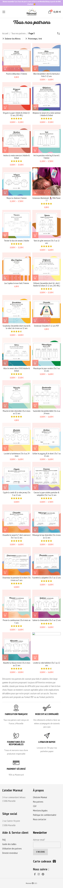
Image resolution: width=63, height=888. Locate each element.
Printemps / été (35, 38)
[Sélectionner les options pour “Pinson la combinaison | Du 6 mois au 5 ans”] (5, 615)
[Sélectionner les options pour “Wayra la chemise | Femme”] (5, 192)
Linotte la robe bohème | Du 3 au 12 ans (46, 664)
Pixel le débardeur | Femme (16, 73)
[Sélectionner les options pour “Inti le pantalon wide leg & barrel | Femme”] (35, 150)
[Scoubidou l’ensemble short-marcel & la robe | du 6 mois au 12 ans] (16, 309)
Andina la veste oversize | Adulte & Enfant (16, 156)
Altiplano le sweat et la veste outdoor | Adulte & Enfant (47, 114)
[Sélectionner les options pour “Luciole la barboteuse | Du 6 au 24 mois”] (5, 448)
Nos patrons (38, 801)
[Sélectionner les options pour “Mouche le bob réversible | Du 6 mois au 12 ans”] (5, 405)
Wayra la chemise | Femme (16, 198)
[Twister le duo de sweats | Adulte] (16, 224)
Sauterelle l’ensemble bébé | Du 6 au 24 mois (46, 412)
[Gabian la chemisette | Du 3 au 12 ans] (46, 604)
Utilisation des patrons (12, 848)
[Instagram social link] (39, 874)
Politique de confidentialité (44, 814)
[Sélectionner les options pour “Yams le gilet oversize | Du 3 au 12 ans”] (35, 235)
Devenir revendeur (10, 853)
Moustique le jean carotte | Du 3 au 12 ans (46, 369)
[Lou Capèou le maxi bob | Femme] (16, 266)
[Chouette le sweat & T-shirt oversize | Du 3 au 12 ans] (16, 518)
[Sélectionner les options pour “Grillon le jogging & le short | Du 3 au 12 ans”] (35, 448)
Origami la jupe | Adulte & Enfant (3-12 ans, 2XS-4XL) (16, 114)
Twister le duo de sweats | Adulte (16, 240)
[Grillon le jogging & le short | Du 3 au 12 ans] (46, 437)
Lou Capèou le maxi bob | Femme (16, 283)
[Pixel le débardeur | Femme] (16, 57)
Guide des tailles (9, 844)
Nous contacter (39, 819)
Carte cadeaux (43, 861)
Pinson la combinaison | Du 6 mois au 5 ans (16, 621)
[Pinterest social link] (43, 874)
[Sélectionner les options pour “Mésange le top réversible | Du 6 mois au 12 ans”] (35, 530)
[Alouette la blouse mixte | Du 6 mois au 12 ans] (16, 646)
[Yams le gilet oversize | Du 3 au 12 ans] (46, 224)
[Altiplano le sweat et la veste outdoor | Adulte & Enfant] (46, 96)
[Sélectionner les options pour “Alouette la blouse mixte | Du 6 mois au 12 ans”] (5, 657)
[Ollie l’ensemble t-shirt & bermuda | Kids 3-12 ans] (46, 57)
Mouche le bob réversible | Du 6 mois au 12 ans (16, 412)
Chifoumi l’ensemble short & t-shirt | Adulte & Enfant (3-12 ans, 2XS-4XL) (46, 284)
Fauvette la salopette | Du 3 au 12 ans (46, 577)
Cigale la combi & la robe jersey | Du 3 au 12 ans (16, 493)
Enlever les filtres (12, 39)
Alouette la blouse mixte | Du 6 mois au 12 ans (16, 664)
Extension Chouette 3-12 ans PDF (46, 325)
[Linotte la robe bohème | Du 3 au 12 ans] (46, 646)
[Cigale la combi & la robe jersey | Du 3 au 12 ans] (16, 476)
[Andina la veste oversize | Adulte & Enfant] (16, 139)
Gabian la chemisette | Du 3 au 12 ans (46, 620)
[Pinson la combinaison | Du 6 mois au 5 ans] (16, 604)
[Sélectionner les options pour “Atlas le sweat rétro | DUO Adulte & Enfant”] (5, 363)
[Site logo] (31, 11)
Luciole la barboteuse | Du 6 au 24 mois (16, 454)
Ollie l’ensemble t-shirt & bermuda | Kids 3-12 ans (46, 75)
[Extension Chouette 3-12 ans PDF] (46, 309)
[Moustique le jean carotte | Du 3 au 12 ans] (46, 352)
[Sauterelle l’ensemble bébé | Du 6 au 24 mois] (46, 394)
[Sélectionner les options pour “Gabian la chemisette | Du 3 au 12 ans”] (35, 615)
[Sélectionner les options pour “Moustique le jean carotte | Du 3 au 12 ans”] (35, 363)
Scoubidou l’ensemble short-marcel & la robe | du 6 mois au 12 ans (16, 327)
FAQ (4, 839)
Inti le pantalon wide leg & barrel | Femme (46, 156)
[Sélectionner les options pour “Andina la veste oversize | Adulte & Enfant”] (5, 150)
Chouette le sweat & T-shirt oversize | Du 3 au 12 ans (16, 536)
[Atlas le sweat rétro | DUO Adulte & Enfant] (16, 352)
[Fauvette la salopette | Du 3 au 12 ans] (46, 561)
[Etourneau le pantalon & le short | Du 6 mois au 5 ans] (16, 561)
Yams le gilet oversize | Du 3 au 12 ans (46, 241)
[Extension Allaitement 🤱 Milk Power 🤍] (46, 181)
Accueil (5, 33)
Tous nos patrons (18, 33)
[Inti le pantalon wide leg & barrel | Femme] (46, 139)
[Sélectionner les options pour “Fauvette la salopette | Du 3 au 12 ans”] (35, 572)
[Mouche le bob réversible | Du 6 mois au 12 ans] (16, 394)
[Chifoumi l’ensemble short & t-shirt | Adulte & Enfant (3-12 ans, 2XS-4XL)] (46, 266)
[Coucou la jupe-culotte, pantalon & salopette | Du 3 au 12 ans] (46, 476)
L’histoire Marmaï (40, 797)
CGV (34, 806)
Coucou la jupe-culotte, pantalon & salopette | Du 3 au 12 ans (46, 493)
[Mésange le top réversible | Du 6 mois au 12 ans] (46, 518)
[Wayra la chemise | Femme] (16, 181)
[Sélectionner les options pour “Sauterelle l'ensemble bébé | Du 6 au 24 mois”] (35, 405)
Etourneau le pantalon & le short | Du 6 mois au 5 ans (17, 578)
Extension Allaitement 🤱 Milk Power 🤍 (47, 199)
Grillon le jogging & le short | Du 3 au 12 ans (46, 454)
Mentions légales (40, 810)
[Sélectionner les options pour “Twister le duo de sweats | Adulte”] (5, 235)
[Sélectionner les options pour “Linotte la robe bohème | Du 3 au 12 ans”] (35, 657)
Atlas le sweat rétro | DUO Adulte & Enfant (16, 369)
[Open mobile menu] (4, 12)
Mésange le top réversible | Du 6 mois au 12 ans (46, 536)
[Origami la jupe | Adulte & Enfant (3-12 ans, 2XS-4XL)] (16, 96)
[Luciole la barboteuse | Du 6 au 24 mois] (16, 437)
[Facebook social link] (35, 874)
